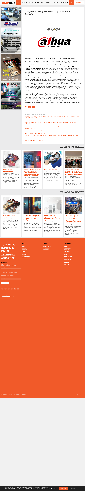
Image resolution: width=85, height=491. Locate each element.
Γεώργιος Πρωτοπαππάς (31, 120)
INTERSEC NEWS (46, 249)
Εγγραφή (5, 283)
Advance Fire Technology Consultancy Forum (36, 131)
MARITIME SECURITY (68, 258)
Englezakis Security (30, 128)
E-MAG (41, 2)
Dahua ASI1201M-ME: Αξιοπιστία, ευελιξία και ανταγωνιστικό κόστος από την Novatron (52, 217)
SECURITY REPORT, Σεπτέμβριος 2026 (8, 170)
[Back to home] (9, 2)
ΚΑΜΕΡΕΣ (65, 254)
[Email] (18, 289)
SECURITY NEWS (46, 248)
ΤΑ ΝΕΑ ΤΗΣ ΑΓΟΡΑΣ (47, 246)
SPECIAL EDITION (48, 2)
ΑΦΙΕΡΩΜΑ (66, 261)
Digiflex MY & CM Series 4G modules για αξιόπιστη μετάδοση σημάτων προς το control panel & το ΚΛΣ (52, 135)
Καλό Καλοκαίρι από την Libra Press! (34, 140)
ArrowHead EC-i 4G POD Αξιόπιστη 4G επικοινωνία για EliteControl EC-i (44, 138)
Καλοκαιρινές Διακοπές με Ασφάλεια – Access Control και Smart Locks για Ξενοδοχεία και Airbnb (31, 217)
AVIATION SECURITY (68, 259)
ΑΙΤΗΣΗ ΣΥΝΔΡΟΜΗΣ (64, 2)
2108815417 (10, 270)
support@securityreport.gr (10, 272)
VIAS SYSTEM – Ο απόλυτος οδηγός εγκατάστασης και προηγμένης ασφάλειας (44, 126)
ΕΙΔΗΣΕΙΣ (24, 248)
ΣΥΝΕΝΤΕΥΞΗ (66, 262)
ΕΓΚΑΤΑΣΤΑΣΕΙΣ (67, 251)
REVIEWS (65, 246)
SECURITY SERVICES (68, 256)
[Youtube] (15, 289)
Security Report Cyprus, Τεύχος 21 (10, 216)
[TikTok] (9, 289)
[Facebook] (2, 289)
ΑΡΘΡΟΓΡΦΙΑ (24, 249)
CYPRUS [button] (71, 2)
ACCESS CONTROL (67, 248)
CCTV (65, 253)
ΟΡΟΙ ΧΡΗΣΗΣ (24, 258)
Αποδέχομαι (63, 488)
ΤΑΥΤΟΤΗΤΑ (55, 2)
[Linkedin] (5, 289)
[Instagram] (12, 289)
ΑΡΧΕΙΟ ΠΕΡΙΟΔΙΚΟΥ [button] (34, 2)
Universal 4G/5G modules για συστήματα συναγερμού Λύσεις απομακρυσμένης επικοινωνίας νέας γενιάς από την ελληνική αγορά (52, 116)
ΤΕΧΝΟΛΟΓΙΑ (66, 264)
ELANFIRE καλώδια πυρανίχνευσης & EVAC (35, 133)
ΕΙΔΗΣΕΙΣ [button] (18, 2)
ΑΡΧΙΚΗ (13, 2)
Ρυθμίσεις (73, 488)
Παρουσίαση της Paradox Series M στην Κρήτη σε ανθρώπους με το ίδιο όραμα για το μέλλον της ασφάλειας (50, 123)
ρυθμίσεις (7, 489)
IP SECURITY (66, 249)
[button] (83, 241)
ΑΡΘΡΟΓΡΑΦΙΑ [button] (25, 2)
